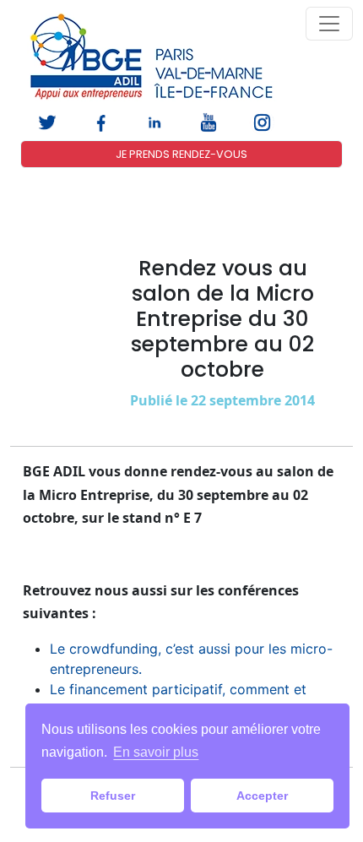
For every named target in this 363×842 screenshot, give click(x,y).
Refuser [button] (112, 795)
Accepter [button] (262, 795)
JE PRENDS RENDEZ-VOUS (181, 154)
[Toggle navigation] (329, 24)
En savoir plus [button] (155, 752)
